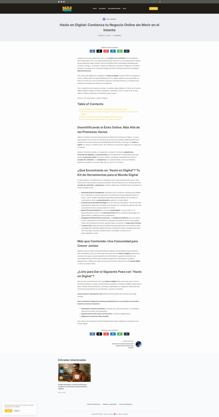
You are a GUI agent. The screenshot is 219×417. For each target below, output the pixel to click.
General (118, 35)
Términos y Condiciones (110, 404)
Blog (124, 8)
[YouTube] (58, 1)
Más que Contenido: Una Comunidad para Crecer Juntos (101, 117)
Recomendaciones (114, 8)
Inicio (95, 8)
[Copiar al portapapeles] (126, 51)
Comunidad (153, 8)
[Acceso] (160, 2)
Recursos (102, 8)
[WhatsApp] (120, 51)
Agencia (153, 1)
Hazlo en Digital (123, 414)
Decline (17, 410)
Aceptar (8, 410)
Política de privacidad (93, 404)
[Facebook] (92, 51)
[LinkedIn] (113, 51)
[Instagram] (64, 1)
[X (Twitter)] (61, 1)
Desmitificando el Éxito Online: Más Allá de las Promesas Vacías (104, 109)
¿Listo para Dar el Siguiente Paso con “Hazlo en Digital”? (101, 119)
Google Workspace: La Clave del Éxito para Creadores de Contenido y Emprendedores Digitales (72, 387)
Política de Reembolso (125, 404)
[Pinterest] (106, 51)
